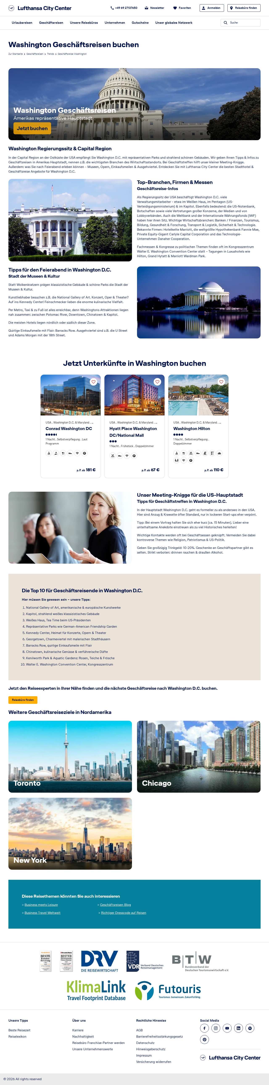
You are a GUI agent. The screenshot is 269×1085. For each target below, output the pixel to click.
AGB (139, 1030)
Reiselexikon (17, 1036)
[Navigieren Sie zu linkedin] (238, 1028)
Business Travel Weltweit (43, 913)
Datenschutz (145, 1043)
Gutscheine (140, 22)
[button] (49, 453)
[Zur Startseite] (41, 8)
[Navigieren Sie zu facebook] (204, 1028)
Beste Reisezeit (19, 1030)
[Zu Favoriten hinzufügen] (93, 382)
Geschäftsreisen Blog (115, 905)
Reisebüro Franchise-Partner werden (98, 1043)
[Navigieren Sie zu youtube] (227, 1028)
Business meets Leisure (41, 905)
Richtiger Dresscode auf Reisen (123, 913)
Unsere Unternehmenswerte (92, 1049)
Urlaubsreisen (22, 22)
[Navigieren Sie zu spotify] (249, 1028)
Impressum (144, 1055)
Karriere (77, 1030)
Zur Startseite (15, 54)
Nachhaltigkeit (83, 1036)
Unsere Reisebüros (84, 22)
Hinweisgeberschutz (150, 1049)
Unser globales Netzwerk (173, 22)
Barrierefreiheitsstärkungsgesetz (159, 1036)
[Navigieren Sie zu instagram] (215, 1028)
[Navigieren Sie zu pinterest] (204, 1039)
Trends (50, 54)
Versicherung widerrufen (153, 1062)
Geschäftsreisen (51, 22)
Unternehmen (115, 22)
